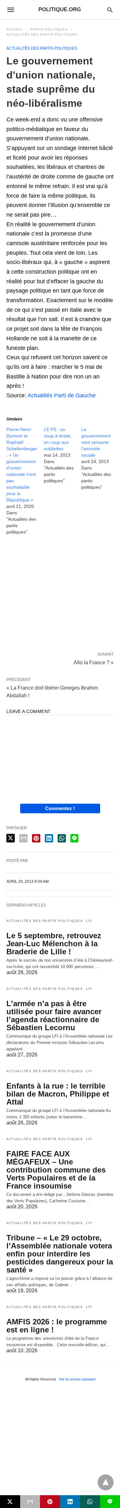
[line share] (74, 838)
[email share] (23, 838)
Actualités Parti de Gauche (62, 395)
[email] (30, 1501)
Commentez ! (60, 808)
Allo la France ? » (94, 662)
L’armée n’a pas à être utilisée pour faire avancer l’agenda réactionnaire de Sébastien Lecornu (53, 1015)
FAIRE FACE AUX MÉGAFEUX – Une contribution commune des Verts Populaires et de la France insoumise (56, 1169)
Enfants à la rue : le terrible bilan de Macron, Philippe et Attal (57, 1093)
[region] (60, 595)
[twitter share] (10, 838)
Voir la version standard (77, 1379)
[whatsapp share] (62, 838)
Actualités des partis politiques (42, 34)
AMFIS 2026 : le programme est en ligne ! (56, 1325)
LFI (89, 921)
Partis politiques (49, 29)
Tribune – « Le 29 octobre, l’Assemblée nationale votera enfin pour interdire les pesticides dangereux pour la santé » (59, 1253)
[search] (110, 9)
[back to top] (106, 1482)
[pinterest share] (36, 838)
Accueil (14, 29)
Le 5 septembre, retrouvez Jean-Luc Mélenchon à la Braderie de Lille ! (53, 943)
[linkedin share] (49, 838)
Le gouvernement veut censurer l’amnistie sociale (96, 442)
